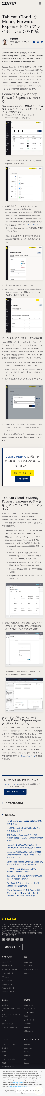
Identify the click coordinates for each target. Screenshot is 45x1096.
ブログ (4, 1052)
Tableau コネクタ (8, 992)
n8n (25, 1059)
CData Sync (28, 962)
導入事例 (5, 1048)
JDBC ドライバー (8, 966)
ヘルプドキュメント (34, 225)
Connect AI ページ (28, 756)
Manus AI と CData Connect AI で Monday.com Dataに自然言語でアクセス (25, 846)
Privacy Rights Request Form (17, 1086)
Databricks (28, 1048)
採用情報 (27, 1027)
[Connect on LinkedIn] (42, 42)
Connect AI (28, 966)
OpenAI (26, 1063)
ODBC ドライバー (8, 962)
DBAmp (26, 973)
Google (26, 1052)
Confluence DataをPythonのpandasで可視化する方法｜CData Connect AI (25, 863)
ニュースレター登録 (8, 1059)
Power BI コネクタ (8, 988)
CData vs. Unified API (9, 1028)
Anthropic (27, 1045)
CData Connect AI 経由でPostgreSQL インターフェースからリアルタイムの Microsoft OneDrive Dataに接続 (25, 893)
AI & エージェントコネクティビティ (11, 1015)
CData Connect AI (16, 456)
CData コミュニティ (9, 1045)
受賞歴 (26, 1016)
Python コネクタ (7, 973)
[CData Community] (21, 939)
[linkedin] (3, 939)
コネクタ (5, 1005)
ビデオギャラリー (8, 1067)
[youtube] (12, 939)
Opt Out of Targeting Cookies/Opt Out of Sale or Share (22, 1092)
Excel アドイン (7, 984)
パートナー (5, 1020)
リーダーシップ (29, 1020)
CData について (29, 1005)
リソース (5, 1056)
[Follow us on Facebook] (34, 42)
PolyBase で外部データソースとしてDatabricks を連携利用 (23, 884)
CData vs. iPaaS (7, 1024)
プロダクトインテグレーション (11, 1010)
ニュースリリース (30, 1009)
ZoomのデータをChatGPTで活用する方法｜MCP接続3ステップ (24, 877)
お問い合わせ (22, 479)
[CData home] (11, 3)
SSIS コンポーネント (31, 970)
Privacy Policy (17, 1083)
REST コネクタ (7, 981)
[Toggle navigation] (40, 3)
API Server (5, 977)
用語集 (4, 1063)
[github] (17, 939)
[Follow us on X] (38, 42)
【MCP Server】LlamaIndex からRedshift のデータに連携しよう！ (22, 870)
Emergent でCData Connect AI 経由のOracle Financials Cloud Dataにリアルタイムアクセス (24, 855)
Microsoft (27, 1056)
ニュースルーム (29, 1013)
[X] (8, 939)
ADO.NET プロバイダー (10, 970)
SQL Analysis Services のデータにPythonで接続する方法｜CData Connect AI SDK (25, 838)
